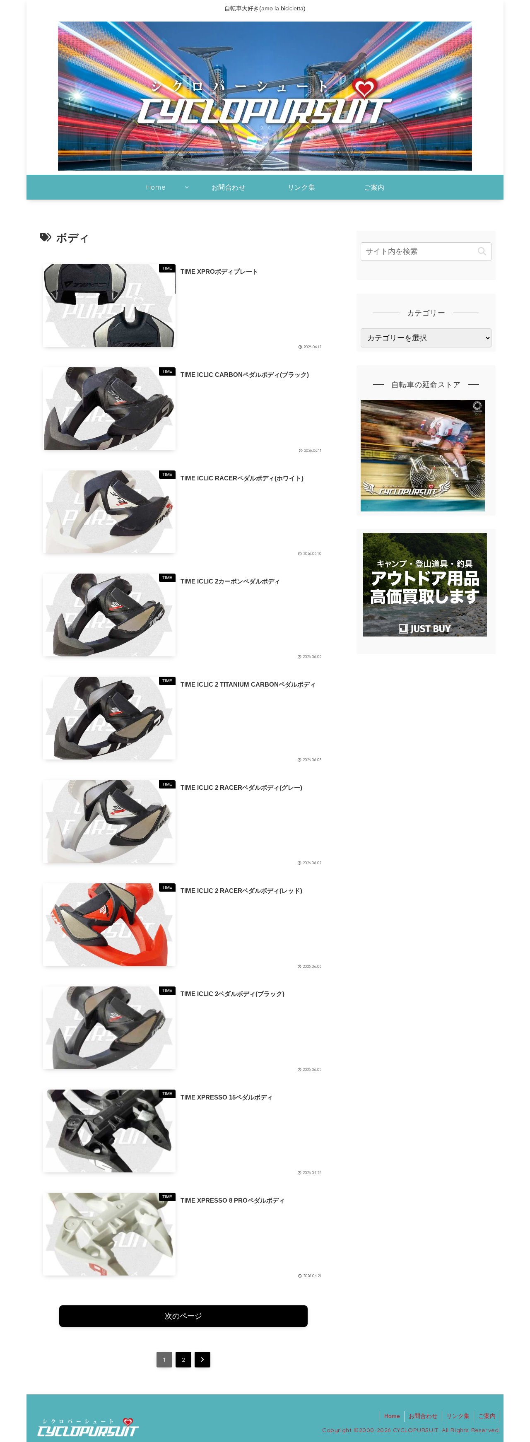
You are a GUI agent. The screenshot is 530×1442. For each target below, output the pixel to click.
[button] (481, 251)
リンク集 (458, 1416)
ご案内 (487, 1416)
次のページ (183, 1316)
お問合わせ (423, 1416)
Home (392, 1416)
